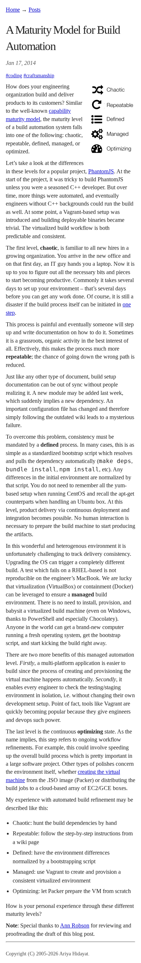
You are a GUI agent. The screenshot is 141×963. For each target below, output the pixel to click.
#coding (14, 75)
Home (13, 10)
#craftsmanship (39, 75)
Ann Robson (74, 925)
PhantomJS (101, 171)
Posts (34, 10)
